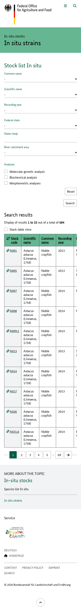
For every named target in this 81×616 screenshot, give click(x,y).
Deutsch (10, 550)
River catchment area (16, 147)
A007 (13, 290)
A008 (13, 311)
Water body (11, 133)
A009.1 (14, 331)
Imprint (54, 567)
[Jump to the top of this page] (40, 602)
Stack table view (20, 229)
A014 (13, 371)
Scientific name (13, 89)
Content (10, 567)
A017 (13, 391)
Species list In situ (16, 489)
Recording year (13, 104)
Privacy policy (32, 567)
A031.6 (14, 431)
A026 (13, 411)
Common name (13, 73)
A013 (13, 351)
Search (9, 573)
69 (59, 455)
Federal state (12, 120)
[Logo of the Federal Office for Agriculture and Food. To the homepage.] (27, 14)
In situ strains (13, 500)
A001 (13, 250)
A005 (13, 270)
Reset (71, 191)
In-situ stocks (18, 480)
